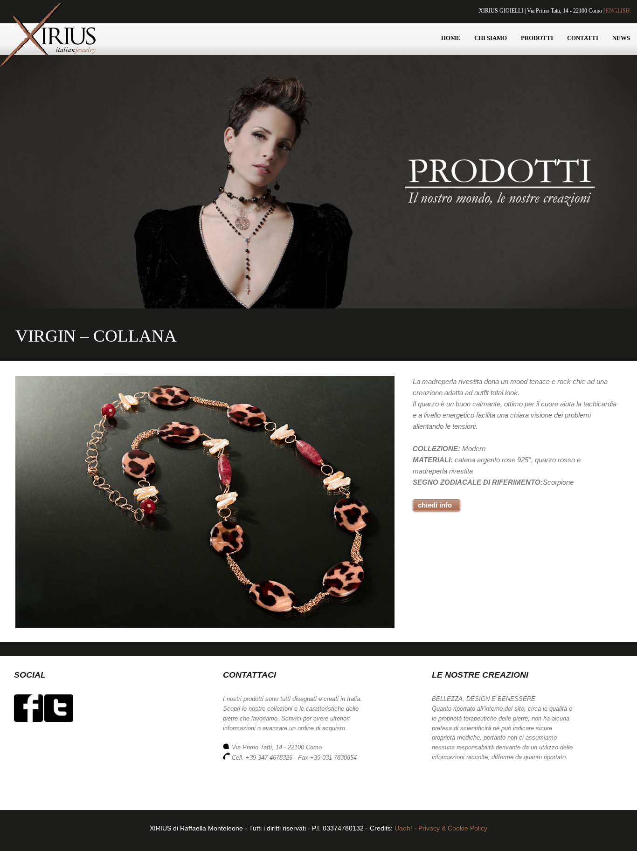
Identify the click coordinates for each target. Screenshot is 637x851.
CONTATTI (582, 38)
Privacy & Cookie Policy (452, 828)
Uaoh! (403, 828)
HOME (450, 38)
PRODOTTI (537, 38)
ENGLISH (618, 10)
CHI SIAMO (490, 38)
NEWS (621, 38)
